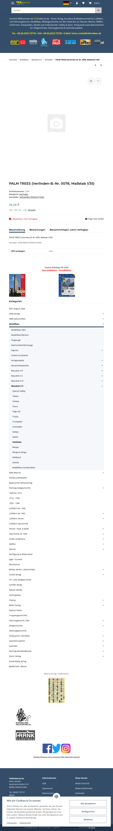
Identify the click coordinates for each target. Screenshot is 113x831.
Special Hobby (18, 391)
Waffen (12, 544)
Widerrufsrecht (82, 783)
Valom (15, 437)
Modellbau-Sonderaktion (23, 467)
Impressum (47, 788)
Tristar (15, 416)
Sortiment (79, 793)
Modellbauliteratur (20, 335)
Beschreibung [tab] (17, 229)
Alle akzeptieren (88, 803)
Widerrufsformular (84, 788)
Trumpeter (17, 421)
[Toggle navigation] (12, 2)
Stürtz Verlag (15, 656)
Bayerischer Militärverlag (20, 483)
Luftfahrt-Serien (16, 518)
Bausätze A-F (17, 370)
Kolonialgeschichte (17, 630)
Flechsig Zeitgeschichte (19, 488)
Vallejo (15, 432)
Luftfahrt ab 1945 (17, 513)
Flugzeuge (16, 340)
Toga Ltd (16, 411)
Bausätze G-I (17, 375)
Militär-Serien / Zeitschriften (22, 569)
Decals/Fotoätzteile (20, 365)
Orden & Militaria (17, 539)
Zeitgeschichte (15, 625)
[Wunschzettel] (83, 3)
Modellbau (14, 324)
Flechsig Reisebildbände (20, 651)
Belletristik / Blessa (18, 666)
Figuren (14, 350)
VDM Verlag (14, 313)
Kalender (13, 646)
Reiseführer (14, 564)
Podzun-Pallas (15, 610)
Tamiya (15, 401)
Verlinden (23, 194)
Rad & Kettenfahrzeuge (22, 345)
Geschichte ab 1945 (18, 534)
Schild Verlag (15, 574)
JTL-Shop (91, 827)
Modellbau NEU (18, 330)
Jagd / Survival (15, 559)
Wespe (15, 447)
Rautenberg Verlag (17, 661)
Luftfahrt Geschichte (18, 523)
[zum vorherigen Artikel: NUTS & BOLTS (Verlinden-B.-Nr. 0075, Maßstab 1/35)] (95, 65)
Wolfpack (16, 457)
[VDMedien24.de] (23, 3)
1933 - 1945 (14, 503)
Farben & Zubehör (19, 355)
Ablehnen (88, 819)
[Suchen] (98, 10)
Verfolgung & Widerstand (20, 554)
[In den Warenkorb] (11, 74)
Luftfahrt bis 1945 (17, 508)
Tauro (15, 406)
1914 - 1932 (14, 498)
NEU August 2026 (17, 308)
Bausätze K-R (17, 381)
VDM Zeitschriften (17, 319)
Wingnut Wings (19, 452)
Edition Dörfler (15, 590)
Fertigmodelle (17, 360)
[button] (67, 3)
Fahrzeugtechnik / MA (19, 620)
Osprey (12, 600)
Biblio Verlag (15, 605)
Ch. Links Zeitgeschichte (20, 579)
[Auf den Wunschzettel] (98, 81)
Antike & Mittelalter (18, 477)
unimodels (17, 426)
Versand (31, 210)
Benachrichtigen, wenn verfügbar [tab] (69, 229)
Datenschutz (25, 823)
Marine (12, 549)
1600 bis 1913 (15, 493)
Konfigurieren (88, 811)
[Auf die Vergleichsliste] (91, 81)
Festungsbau (15, 595)
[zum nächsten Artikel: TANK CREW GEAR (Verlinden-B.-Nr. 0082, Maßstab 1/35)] (101, 65)
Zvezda (15, 462)
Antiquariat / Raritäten (19, 635)
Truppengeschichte (18, 615)
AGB (44, 783)
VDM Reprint (15, 472)
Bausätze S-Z (17, 386)
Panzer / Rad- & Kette (19, 528)
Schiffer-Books (15, 584)
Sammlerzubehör (17, 641)
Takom (15, 396)
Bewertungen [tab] (37, 229)
